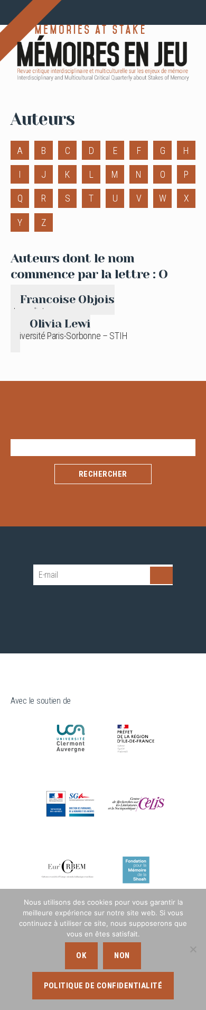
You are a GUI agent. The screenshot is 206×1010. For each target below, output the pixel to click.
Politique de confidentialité (103, 985)
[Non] (193, 949)
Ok (81, 955)
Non (122, 955)
